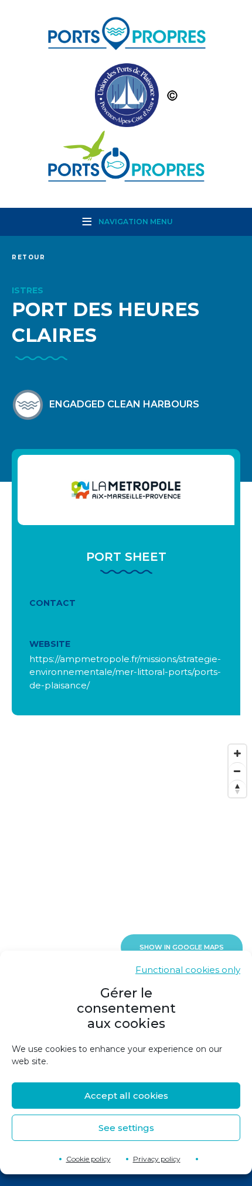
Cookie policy (88, 1158)
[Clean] (126, 98)
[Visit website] (126, 490)
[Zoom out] (237, 771)
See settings (126, 1127)
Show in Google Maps (181, 947)
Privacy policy (157, 1158)
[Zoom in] (237, 753)
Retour (29, 257)
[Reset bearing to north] (237, 788)
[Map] (126, 856)
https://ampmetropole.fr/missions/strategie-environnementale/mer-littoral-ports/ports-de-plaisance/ (125, 672)
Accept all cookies (126, 1095)
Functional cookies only (187, 969)
